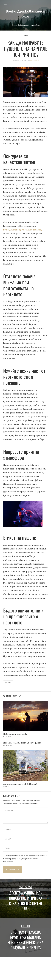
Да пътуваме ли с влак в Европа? (20, 784)
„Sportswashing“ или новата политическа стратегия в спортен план (25, 900)
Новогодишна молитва (15, 734)
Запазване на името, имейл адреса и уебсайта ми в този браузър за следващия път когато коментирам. (25, 859)
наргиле (8, 682)
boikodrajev (34, 61)
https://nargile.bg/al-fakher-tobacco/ (22, 229)
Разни (25, 35)
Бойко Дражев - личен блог (29, 25)
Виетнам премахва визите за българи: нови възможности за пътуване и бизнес (25, 939)
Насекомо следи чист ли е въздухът (22, 742)
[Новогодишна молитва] (25, 716)
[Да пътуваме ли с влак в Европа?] (25, 765)
